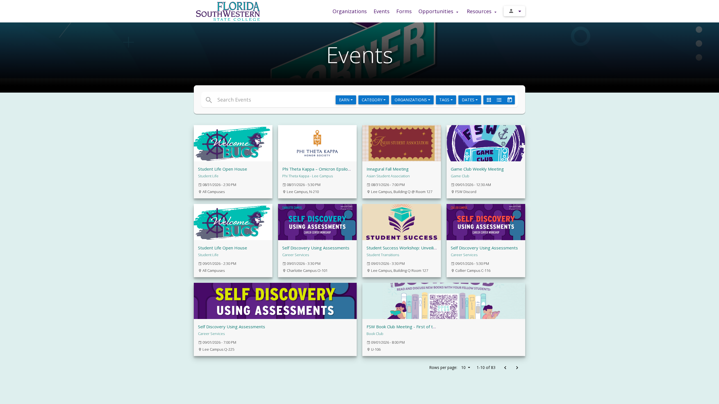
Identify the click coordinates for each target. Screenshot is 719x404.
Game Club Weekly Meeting (477, 169)
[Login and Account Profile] (514, 11)
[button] (308, 99)
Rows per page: (447, 367)
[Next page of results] (517, 368)
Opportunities (436, 11)
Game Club (460, 175)
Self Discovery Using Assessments (315, 248)
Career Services (295, 254)
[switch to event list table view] (499, 99)
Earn (345, 99)
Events (382, 11)
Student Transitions (383, 254)
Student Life (208, 175)
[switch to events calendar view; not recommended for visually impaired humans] (509, 99)
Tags (444, 99)
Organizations (350, 11)
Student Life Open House (222, 169)
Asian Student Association (388, 175)
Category (372, 99)
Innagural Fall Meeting (388, 169)
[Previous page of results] (505, 368)
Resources (480, 11)
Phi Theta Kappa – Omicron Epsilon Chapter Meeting (333, 169)
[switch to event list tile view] (488, 99)
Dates (468, 99)
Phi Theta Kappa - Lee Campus (307, 175)
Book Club (375, 333)
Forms (404, 11)
